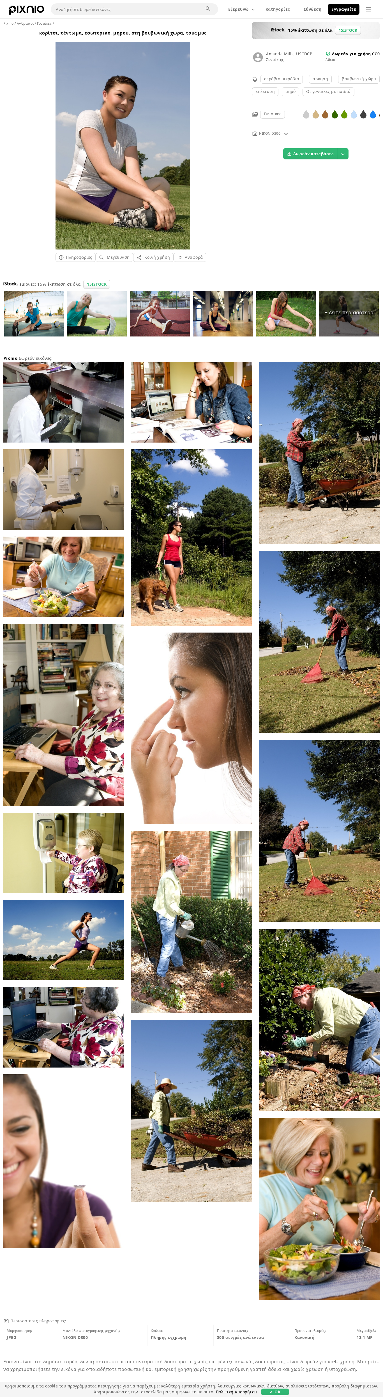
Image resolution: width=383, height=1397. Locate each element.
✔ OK (275, 1391)
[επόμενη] (183, 139)
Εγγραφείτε (343, 9)
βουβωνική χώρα (359, 78)
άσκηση (320, 78)
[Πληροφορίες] (286, 133)
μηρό (290, 91)
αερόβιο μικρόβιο (281, 78)
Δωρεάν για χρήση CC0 (356, 53)
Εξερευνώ (238, 9)
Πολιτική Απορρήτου (236, 1391)
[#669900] (344, 114)
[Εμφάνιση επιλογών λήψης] (343, 153)
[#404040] (363, 114)
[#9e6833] (325, 114)
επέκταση (265, 91)
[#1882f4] (373, 114)
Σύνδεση (313, 9)
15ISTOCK (97, 284)
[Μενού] (368, 9)
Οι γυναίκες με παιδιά (328, 91)
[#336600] (334, 114)
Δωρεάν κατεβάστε (313, 153)
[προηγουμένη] (62, 139)
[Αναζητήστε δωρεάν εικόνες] (208, 9)
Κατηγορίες (278, 9)
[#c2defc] (353, 114)
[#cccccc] (306, 114)
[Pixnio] (26, 11)
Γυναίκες (272, 113)
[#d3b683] (315, 114)
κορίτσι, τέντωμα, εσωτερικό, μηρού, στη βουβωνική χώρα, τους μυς (123, 33)
